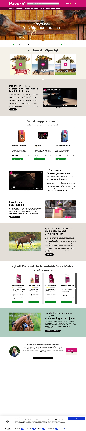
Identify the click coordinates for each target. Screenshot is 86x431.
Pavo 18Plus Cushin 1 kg (67, 285)
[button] (73, 3)
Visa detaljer (63, 428)
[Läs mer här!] (25, 241)
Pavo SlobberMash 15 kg (19, 145)
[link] (76, 3)
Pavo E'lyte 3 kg (38, 145)
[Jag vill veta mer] (61, 209)
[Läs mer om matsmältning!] (25, 321)
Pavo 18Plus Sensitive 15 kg (18, 285)
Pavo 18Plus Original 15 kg (34, 285)
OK (76, 418)
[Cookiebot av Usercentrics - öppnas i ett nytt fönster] (7, 429)
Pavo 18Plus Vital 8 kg (51, 285)
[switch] (34, 429)
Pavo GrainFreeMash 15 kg (63, 145)
